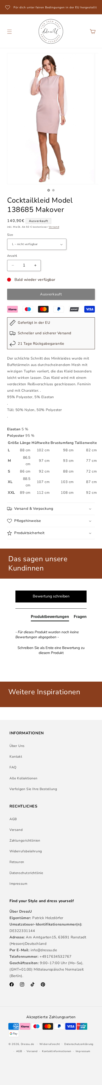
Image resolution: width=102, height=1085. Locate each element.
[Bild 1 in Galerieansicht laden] (48, 190)
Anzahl (12, 256)
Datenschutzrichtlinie (26, 873)
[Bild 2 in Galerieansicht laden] (53, 190)
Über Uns (17, 746)
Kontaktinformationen (56, 1051)
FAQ (13, 767)
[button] (9, 31)
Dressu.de (27, 1044)
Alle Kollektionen (23, 778)
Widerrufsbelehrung (25, 851)
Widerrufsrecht (49, 1044)
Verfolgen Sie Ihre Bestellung (33, 789)
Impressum (18, 883)
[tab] (50, 617)
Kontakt (15, 756)
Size (10, 235)
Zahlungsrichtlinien (24, 840)
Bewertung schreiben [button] (51, 596)
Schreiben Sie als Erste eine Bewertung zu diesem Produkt (51, 650)
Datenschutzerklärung (78, 1044)
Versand (54, 227)
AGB (13, 819)
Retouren (16, 862)
